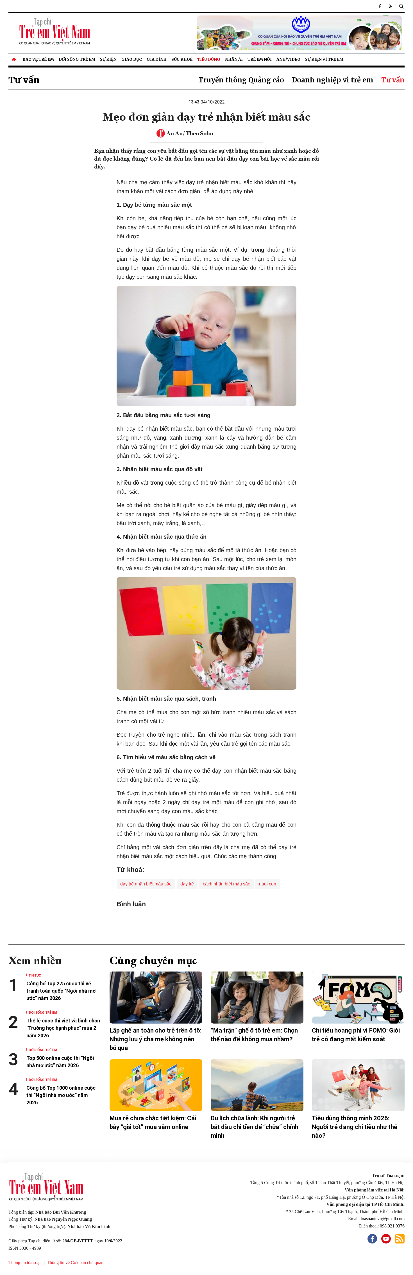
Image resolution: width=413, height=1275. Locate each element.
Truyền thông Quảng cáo (241, 80)
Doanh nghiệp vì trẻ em (332, 80)
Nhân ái (234, 59)
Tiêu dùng (208, 59)
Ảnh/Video (288, 59)
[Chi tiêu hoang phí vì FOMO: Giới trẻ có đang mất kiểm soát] (358, 998)
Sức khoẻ (181, 59)
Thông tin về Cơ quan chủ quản (75, 1262)
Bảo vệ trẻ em (38, 59)
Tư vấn (24, 80)
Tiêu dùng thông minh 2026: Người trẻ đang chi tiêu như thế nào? (354, 1127)
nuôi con (267, 884)
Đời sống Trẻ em (77, 59)
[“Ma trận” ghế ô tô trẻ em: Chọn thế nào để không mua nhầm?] (257, 998)
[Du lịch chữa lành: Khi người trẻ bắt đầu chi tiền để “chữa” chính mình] (257, 1085)
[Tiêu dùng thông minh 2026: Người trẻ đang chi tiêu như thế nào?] (358, 1085)
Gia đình (157, 59)
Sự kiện (108, 59)
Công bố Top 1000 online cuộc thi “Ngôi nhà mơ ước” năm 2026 (61, 1095)
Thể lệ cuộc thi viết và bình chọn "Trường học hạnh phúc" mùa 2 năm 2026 (63, 1028)
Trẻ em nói (260, 59)
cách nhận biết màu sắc (226, 884)
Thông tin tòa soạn (25, 1262)
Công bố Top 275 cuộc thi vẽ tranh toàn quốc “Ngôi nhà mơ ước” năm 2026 (61, 991)
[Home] (14, 59)
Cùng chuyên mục (153, 960)
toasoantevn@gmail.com (383, 1218)
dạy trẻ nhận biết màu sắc (145, 884)
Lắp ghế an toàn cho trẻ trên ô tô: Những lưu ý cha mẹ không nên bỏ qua (155, 1039)
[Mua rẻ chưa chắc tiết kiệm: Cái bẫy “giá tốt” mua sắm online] (156, 1085)
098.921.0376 (392, 1226)
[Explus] (206, 920)
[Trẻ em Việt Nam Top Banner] (257, 33)
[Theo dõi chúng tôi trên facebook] (380, 6)
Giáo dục (131, 59)
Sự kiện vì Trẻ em (324, 59)
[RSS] (390, 6)
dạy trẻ (187, 884)
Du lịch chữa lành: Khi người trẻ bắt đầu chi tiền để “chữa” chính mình (254, 1127)
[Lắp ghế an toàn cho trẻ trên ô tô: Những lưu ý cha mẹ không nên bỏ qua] (156, 998)
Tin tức (35, 975)
